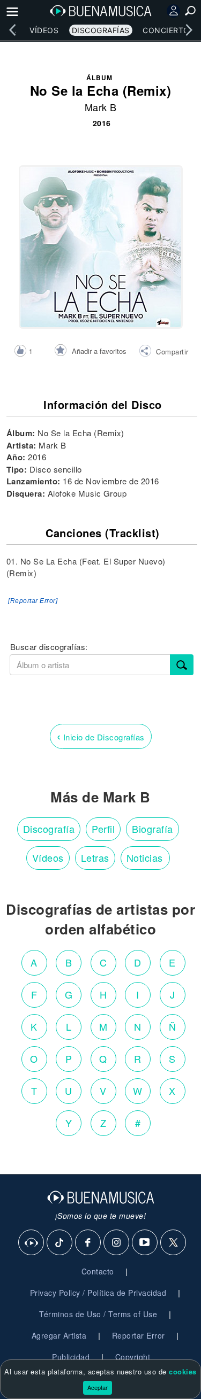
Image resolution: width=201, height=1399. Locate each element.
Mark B (101, 107)
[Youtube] (145, 1243)
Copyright (133, 1356)
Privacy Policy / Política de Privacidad (98, 1292)
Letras (95, 857)
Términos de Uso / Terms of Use (98, 1314)
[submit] (181, 664)
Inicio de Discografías (101, 736)
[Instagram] (117, 1243)
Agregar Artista (59, 1335)
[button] (164, 352)
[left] (12, 30)
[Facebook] (88, 1243)
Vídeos (43, 30)
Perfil (103, 829)
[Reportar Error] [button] (32, 601)
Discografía (49, 829)
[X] (174, 1243)
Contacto (97, 1271)
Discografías (101, 30)
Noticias (144, 857)
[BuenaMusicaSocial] (31, 1243)
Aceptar (97, 1387)
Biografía (152, 829)
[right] (188, 30)
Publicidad (71, 1356)
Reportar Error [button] (138, 1335)
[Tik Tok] (60, 1243)
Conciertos (169, 30)
